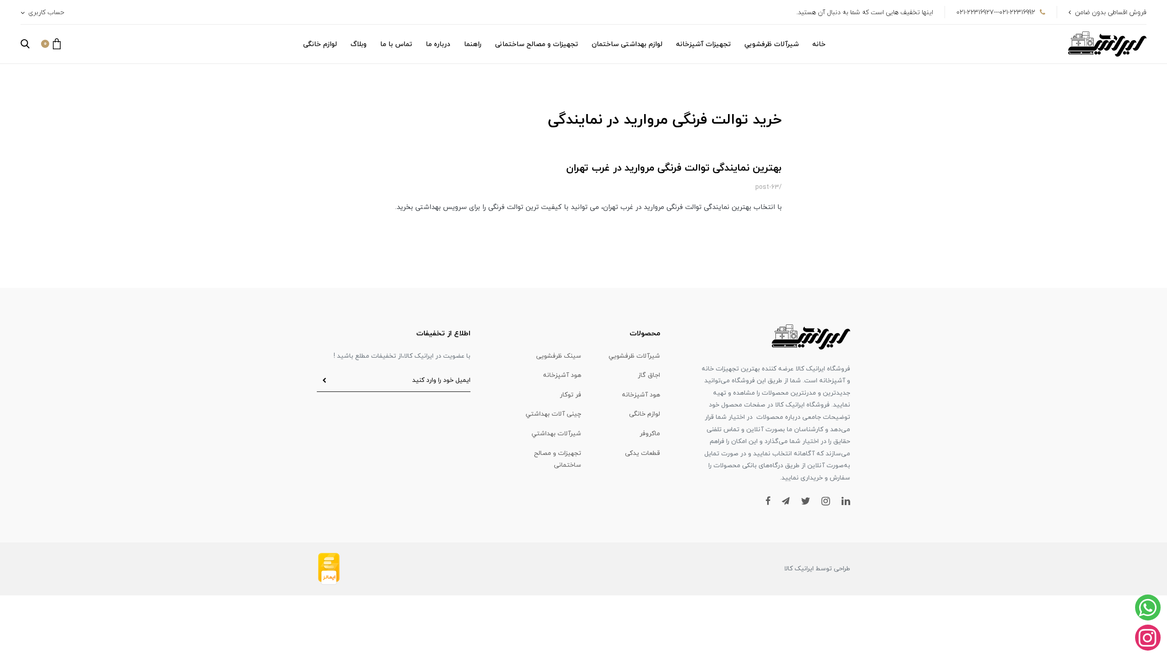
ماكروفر (650, 433)
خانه (819, 44)
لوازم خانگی (320, 44)
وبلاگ (359, 44)
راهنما (472, 44)
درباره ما (438, 44)
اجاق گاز (649, 375)
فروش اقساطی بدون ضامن (1110, 12)
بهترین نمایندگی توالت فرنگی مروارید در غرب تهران (674, 168)
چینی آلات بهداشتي (553, 414)
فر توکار (570, 395)
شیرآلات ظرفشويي (771, 44)
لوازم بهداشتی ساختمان (627, 44)
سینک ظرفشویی (558, 356)
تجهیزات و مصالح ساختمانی (536, 44)
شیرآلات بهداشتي (556, 433)
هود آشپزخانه (562, 375)
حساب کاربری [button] (45, 12)
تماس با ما (396, 44)
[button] (51, 43)
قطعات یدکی (642, 453)
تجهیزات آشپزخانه (703, 44)
